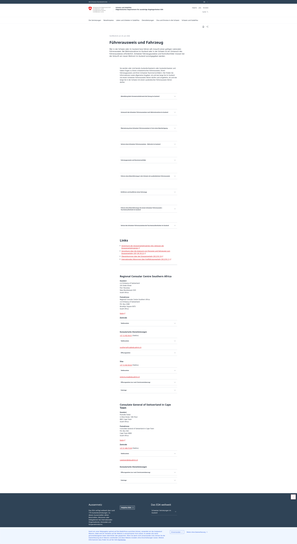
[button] (94, 20)
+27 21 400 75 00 (126, 448)
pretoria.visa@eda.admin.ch (130, 377)
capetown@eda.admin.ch (129, 460)
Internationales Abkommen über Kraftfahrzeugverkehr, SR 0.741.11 (145, 259)
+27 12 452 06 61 (126, 335)
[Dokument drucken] (203, 27)
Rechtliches (122, 540)
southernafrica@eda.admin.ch (130, 347)
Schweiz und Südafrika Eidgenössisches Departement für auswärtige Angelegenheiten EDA (139, 8)
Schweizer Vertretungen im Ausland (161, 511)
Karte (122, 313)
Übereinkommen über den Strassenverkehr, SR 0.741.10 (141, 256)
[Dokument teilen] (207, 27)
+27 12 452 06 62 (126, 365)
